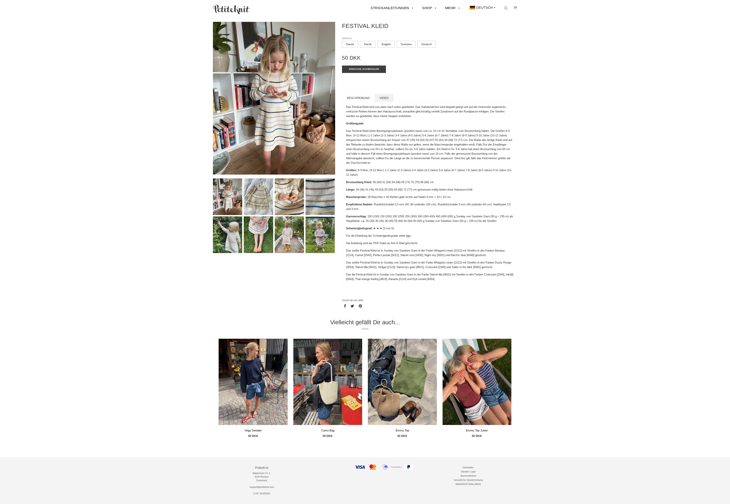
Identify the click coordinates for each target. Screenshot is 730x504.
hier (408, 235)
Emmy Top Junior (477, 430)
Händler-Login (468, 471)
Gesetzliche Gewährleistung (468, 480)
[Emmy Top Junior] (477, 382)
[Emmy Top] (402, 382)
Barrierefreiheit (468, 476)
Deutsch (426, 44)
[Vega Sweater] (253, 382)
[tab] (358, 98)
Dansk (350, 44)
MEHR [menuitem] (451, 8)
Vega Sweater (253, 430)
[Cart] (515, 7)
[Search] (506, 8)
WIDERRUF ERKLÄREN (468, 484)
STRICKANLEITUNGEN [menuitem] (390, 8)
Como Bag (327, 430)
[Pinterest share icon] (360, 306)
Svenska (406, 44)
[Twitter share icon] (352, 306)
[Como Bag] (327, 382)
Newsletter (468, 467)
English (386, 44)
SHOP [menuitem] (427, 8)
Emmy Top (402, 430)
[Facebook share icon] (345, 306)
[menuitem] (232, 9)
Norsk (368, 44)
